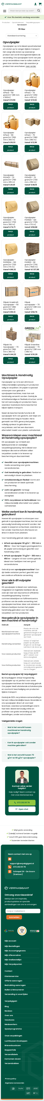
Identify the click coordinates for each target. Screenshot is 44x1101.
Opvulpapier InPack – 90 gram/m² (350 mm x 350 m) (9, 136)
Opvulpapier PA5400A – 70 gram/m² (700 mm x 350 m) (9, 221)
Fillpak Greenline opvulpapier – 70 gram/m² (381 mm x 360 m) (33, 348)
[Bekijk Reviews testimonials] (9, 930)
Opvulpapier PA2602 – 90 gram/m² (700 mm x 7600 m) (31, 263)
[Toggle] (5, 727)
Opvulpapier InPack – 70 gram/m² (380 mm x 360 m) (31, 136)
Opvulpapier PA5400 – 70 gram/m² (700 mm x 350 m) (31, 178)
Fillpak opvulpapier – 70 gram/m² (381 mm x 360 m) (33, 306)
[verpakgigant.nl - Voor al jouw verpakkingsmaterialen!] (15, 4)
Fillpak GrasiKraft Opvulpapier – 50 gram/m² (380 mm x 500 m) (11, 306)
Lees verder (31, 66)
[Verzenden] (39, 10)
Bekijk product (10, 106)
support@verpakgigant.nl (22, 863)
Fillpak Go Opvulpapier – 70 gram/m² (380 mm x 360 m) (11, 348)
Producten (6, 22)
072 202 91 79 (19, 867)
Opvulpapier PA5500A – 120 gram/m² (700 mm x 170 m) (9, 263)
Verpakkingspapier (33, 22)
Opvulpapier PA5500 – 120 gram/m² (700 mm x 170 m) (31, 221)
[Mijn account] (35, 4)
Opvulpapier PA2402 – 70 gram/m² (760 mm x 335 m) (9, 178)
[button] (40, 4)
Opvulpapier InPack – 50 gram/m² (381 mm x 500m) (11, 94)
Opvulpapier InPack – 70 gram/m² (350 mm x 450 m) (31, 94)
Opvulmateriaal (18, 22)
